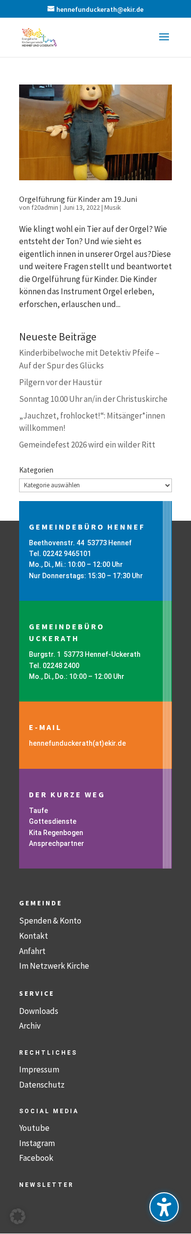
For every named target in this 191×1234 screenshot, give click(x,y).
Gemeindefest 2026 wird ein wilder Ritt (87, 444)
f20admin (44, 207)
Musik (112, 207)
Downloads (38, 1011)
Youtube (34, 1127)
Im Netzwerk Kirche (54, 965)
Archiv (30, 1025)
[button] (164, 43)
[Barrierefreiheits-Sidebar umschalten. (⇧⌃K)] (164, 1207)
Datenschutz (42, 1084)
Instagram (37, 1143)
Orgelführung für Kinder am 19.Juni (78, 199)
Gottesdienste (52, 821)
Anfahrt (32, 951)
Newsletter (46, 1184)
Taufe (38, 810)
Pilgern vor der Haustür (60, 382)
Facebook (36, 1157)
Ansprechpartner (56, 843)
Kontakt (33, 935)
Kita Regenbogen (56, 833)
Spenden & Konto (50, 920)
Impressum (39, 1069)
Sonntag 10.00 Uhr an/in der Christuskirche (93, 398)
